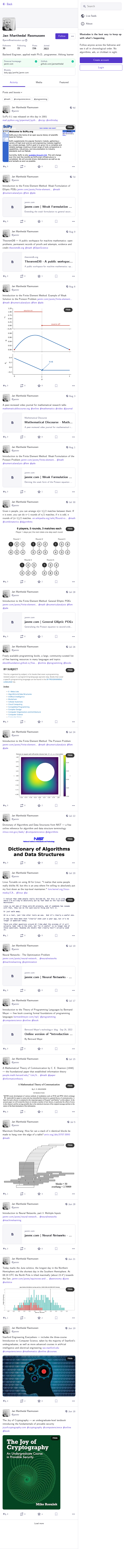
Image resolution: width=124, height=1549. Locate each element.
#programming (40, 99)
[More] (73, 167)
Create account (101, 60)
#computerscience (22, 99)
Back (9, 4)
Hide (70, 127)
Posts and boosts (11, 92)
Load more (39, 1523)
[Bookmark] (56, 167)
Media (39, 82)
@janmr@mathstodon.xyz (14, 40)
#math (7, 99)
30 (4, 48)
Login (101, 67)
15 (18, 48)
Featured (64, 82)
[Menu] (72, 36)
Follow (61, 36)
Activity (14, 82)
